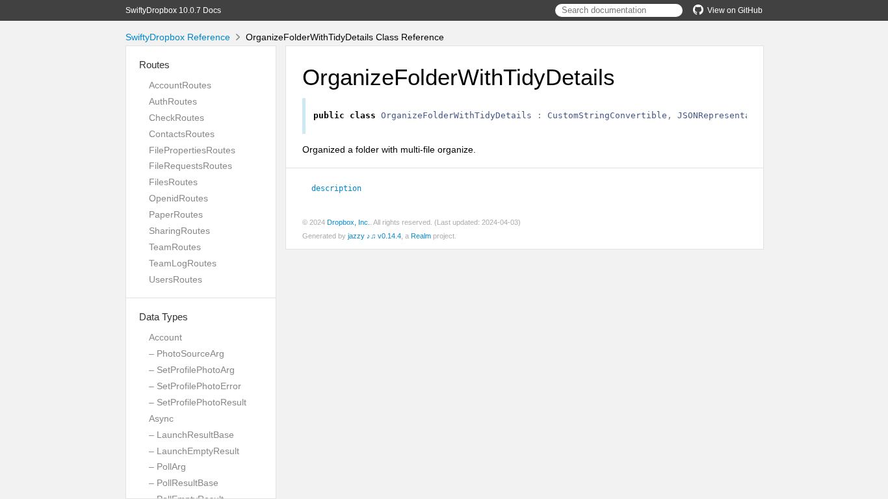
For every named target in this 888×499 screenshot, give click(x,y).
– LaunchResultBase (191, 434)
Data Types (163, 316)
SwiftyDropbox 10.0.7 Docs (173, 10)
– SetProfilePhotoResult (197, 402)
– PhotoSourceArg (186, 353)
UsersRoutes (175, 279)
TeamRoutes (175, 247)
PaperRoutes (176, 214)
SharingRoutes (179, 230)
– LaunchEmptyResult (194, 451)
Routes (154, 64)
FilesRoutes (173, 182)
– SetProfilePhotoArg (192, 370)
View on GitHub (735, 10)
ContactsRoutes (182, 134)
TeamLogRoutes (182, 263)
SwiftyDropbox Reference (177, 37)
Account (165, 337)
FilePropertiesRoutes (192, 150)
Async (161, 418)
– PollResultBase (183, 483)
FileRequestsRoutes (190, 165)
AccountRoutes (180, 85)
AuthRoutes (173, 101)
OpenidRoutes (178, 198)
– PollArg (167, 466)
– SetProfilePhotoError (195, 386)
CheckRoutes (176, 117)
